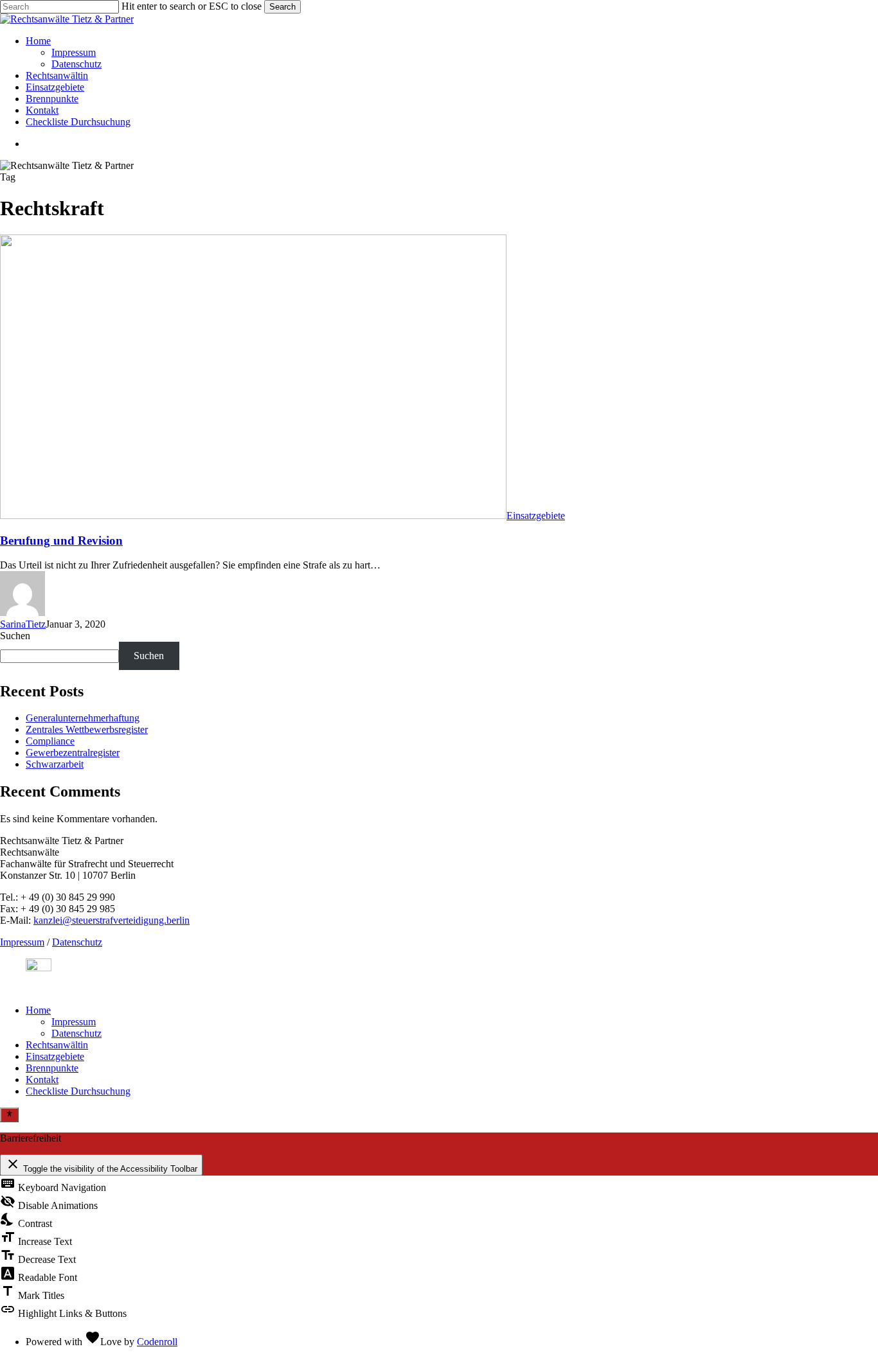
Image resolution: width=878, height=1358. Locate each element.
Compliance (50, 741)
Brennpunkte (52, 1068)
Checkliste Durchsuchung (78, 1091)
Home (38, 1010)
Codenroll (157, 1341)
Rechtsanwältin (57, 1044)
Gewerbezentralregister (73, 752)
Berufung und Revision (61, 540)
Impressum (22, 942)
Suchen (15, 635)
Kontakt (42, 1079)
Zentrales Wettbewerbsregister (87, 729)
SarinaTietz (23, 624)
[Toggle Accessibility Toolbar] (9, 1114)
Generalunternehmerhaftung (82, 717)
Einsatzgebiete (535, 515)
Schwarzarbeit (55, 764)
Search (282, 7)
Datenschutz (77, 942)
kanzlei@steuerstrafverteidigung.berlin (111, 920)
